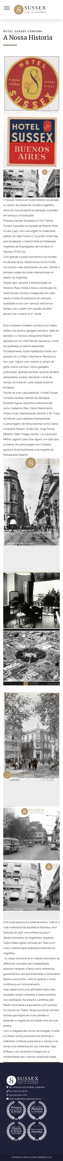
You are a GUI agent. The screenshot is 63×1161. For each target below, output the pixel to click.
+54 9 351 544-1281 (18, 1095)
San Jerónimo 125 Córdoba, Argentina (27, 1087)
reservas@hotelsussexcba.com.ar (25, 1099)
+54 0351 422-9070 (18, 1091)
